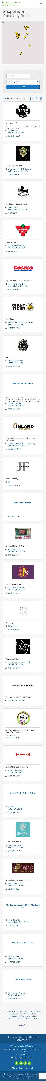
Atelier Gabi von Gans (13, 166)
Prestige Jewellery (12, 659)
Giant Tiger (9, 319)
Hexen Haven (10, 357)
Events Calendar (35, 1011)
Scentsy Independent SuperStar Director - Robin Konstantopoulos (21, 731)
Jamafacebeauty (11, 479)
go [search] (24, 87)
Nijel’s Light (9, 623)
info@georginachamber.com (24, 1058)
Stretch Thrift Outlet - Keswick (16, 767)
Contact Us (32, 1016)
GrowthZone (30, 1076)
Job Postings (23, 1016)
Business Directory (11, 1011)
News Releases (23, 1011)
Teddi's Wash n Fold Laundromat (17, 880)
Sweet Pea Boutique (13, 842)
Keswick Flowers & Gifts (14, 546)
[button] (27, 34)
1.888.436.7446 (24, 1055)
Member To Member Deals (27, 1014)
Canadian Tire (10, 242)
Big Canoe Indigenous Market (16, 204)
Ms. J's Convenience (13, 584)
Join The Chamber (32, 1018)
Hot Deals (13, 1014)
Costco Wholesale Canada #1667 (18, 281)
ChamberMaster (19, 1078)
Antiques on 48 (11, 123)
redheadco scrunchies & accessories (19, 697)
